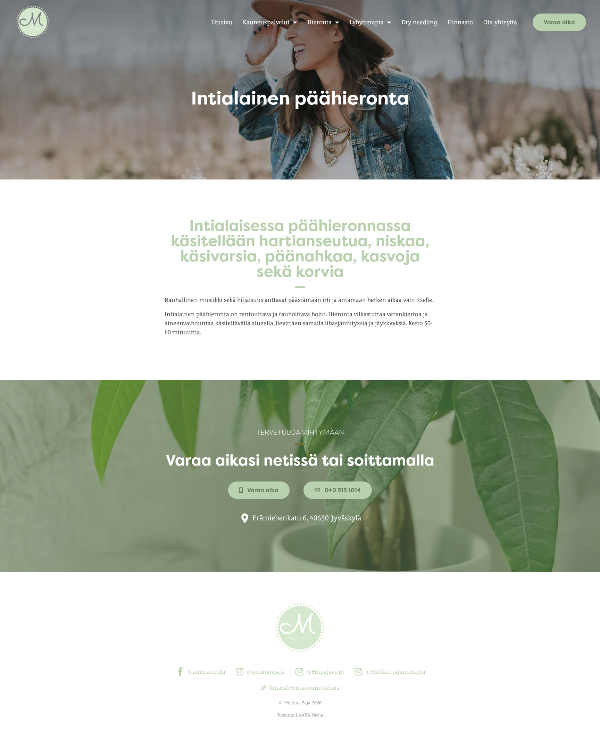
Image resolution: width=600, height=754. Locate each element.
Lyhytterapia (366, 22)
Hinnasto (460, 22)
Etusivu (221, 22)
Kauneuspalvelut (266, 22)
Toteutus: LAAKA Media (300, 715)
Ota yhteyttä (500, 22)
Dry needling (419, 22)
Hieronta (319, 22)
